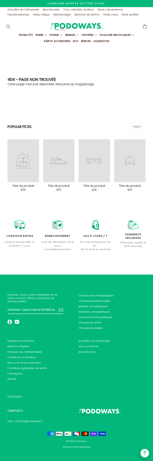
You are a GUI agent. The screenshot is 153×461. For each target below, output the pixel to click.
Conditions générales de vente (27, 368)
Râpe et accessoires (57, 41)
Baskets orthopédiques (93, 306)
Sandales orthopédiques (94, 312)
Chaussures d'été (90, 322)
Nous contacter (89, 346)
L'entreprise (14, 373)
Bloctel (11, 379)
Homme (54, 35)
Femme (39, 35)
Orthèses (87, 35)
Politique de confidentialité (24, 352)
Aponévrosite (51, 9)
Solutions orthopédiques (76, 446)
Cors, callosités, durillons (78, 9)
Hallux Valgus (41, 14)
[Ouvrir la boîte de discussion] (145, 453)
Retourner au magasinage (75, 84)
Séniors (86, 41)
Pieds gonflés (130, 14)
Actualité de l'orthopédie (23, 9)
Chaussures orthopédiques (96, 295)
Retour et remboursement (24, 363)
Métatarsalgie (62, 14)
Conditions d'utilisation (21, 357)
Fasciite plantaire (18, 14)
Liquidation (101, 41)
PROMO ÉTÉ (26, 35)
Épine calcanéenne (110, 9)
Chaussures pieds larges (94, 301)
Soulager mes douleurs (115, 35)
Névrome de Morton (87, 14)
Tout (137, 126)
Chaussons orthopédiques (96, 317)
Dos (75, 41)
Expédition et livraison (21, 341)
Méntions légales (18, 346)
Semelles (70, 35)
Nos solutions (87, 352)
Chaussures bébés (91, 328)
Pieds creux (110, 14)
